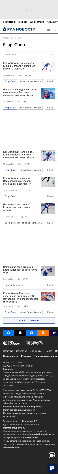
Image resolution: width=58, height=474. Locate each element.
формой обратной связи (41, 434)
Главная (7, 38)
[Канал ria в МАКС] (8, 333)
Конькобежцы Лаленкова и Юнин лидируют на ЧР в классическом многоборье (18, 154)
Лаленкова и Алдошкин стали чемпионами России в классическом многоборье (20, 92)
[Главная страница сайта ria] (18, 29)
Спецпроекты (10, 356)
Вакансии (8, 369)
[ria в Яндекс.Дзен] (20, 333)
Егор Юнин (14, 44)
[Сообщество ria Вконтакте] (31, 333)
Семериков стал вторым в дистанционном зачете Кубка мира (20, 270)
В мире (48, 351)
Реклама (26, 356)
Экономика (36, 351)
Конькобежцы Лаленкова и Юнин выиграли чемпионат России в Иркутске (19, 66)
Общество (21, 351)
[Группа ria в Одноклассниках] (43, 333)
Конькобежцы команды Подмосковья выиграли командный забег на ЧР (17, 181)
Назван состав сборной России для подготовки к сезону (17, 207)
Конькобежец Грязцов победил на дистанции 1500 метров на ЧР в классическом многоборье (20, 297)
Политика (8, 351)
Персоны (17, 38)
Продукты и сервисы (45, 356)
